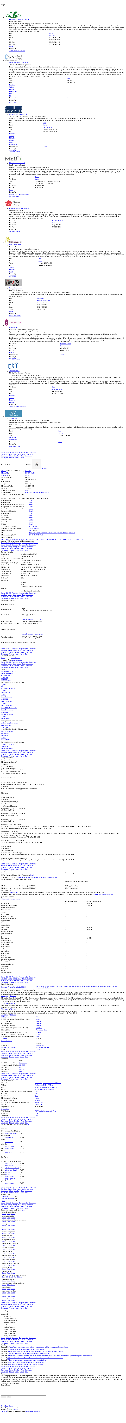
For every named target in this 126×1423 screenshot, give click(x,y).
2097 (30, 530)
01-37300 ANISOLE (15, 231)
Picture (13, 1214)
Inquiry (11, 352)
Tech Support (47, 127)
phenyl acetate (9, 1146)
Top (26, 550)
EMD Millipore (6, 680)
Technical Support (57, 389)
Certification (13, 437)
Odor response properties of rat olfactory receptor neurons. (25, 1362)
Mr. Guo (52, 35)
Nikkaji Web (5, 475)
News (11, 46)
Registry (39, 1032)
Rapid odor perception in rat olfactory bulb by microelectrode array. (28, 1353)
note (27, 1124)
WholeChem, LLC (15, 418)
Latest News (13, 91)
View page (4, 996)
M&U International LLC (17, 163)
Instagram (12, 400)
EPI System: (5, 1017)
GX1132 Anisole (14, 151)
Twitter (11, 87)
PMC (9, 1285)
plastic (41, 634)
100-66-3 (39, 1028)
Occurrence (28, 456)
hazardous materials (42, 1047)
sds (2, 686)
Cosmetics (32, 452)
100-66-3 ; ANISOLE (36, 535)
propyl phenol (9, 1148)
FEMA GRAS (14, 892)
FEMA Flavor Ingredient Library (103, 894)
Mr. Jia (51, 33)
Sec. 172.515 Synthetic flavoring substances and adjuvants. (19, 543)
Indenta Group (5, 692)
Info (44, 123)
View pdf (13, 996)
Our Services (13, 439)
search (38, 1019)
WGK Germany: (6, 1041)
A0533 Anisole (14, 196)
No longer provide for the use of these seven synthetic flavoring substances (52, 533)
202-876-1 (28, 471)
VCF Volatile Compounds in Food (45, 1111)
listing (27, 490)
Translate (15, 1409)
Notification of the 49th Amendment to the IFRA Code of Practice (36, 877)
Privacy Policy (36, 1411)
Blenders (16, 456)
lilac (3, 1201)
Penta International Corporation (19, 208)
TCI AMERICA (14, 371)
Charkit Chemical (6, 675)
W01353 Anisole (14, 359)
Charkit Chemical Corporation (18, 62)
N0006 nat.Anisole (15, 316)
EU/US (8, 452)
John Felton (40, 298)
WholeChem (5, 746)
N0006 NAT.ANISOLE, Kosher (19, 194)
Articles (11, 458)
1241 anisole (33, 526)
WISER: (4, 1038)
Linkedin (12, 89)
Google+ (12, 140)
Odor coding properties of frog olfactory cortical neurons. (25, 1364)
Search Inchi (23, 1063)
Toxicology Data (41, 1030)
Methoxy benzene (14, 446)
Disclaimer (28, 1411)
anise (41, 619)
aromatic (24, 634)
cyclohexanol (9, 1137)
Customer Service (65, 344)
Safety (10, 454)
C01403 (37, 1100)
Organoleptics (23, 452)
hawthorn (5, 1196)
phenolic (24, 619)
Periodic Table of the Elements (44, 1089)
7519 (38, 1034)
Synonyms (4, 458)
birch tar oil (8, 1152)
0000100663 (40, 1045)
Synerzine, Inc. (14, 327)
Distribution (13, 144)
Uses (22, 456)
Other (11, 456)
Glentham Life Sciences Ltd (18, 114)
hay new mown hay (8, 1198)
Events (11, 93)
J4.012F (27, 475)
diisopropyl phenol (11, 1133)
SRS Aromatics (6, 725)
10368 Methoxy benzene (17, 51)
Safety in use (17, 454)
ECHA (3, 471)
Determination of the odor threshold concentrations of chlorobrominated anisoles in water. (35, 1351)
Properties (15, 452)
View (68, 98)
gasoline (30, 619)
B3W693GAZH (30, 473)
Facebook (12, 85)
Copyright (4, 1411)
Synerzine (4, 735)
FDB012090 (38, 1104)
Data (37, 1036)
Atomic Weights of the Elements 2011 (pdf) (48, 1083)
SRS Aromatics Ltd (15, 245)
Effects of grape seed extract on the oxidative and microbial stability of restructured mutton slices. (37, 1347)
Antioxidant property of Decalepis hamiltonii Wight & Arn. (25, 1349)
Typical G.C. (5, 1109)
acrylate (30, 634)
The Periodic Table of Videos (44, 1085)
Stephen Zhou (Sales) (43, 300)
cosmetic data (15, 658)
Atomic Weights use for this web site (46, 1087)
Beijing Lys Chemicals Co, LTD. (19, 19)
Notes (17, 458)
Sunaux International (15, 288)
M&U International (7, 701)
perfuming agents (16, 660)
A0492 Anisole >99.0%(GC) (18, 406)
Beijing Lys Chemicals (8, 671)
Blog (10, 96)
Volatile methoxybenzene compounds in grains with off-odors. (26, 1360)
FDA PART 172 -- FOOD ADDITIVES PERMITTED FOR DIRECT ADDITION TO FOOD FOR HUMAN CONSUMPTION (42, 539)
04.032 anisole (33, 528)
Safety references (27, 454)
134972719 (22, 1069)
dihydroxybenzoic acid (12, 1168)
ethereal (36, 619)
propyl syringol (10, 1179)
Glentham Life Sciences (8, 688)
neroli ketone (9, 1142)
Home (3, 452)
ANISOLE (12, 102)
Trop (8, 1214)
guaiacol (7, 1172)
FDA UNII (4, 473)
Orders (60, 433)
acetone (36, 634)
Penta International (7, 710)
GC (7, 1277)
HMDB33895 (39, 1102)
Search (22, 458)
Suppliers (4, 454)
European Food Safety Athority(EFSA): (13, 987)
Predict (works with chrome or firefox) (37, 492)
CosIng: (3, 658)
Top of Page (5, 1406)
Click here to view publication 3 (11, 899)
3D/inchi (44, 468)
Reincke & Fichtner (7, 714)
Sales (68, 78)
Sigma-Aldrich (6, 718)
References (4, 456)
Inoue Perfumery (6, 697)
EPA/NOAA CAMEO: (8, 1047)
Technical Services (57, 220)
